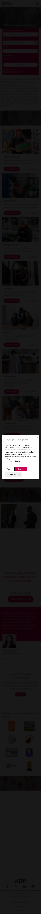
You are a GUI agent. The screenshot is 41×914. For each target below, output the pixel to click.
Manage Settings (13, 474)
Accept (9, 469)
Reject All (21, 469)
